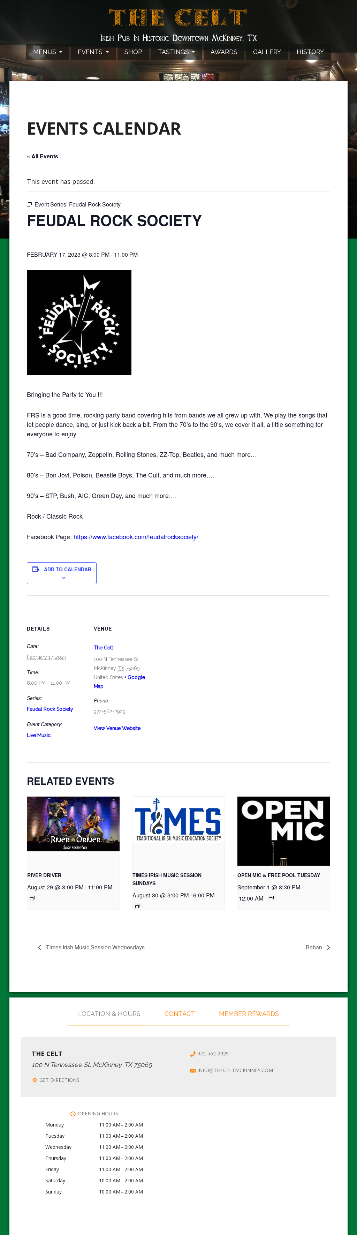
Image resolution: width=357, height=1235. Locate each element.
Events (91, 51)
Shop (133, 51)
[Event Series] (32, 898)
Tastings (174, 51)
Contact (180, 1013)
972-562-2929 (213, 1053)
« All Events (42, 156)
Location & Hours (109, 1013)
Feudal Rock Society (50, 709)
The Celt (178, 22)
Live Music (39, 735)
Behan (315, 947)
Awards (224, 51)
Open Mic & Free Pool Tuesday (278, 875)
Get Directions (59, 1080)
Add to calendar (67, 569)
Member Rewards (249, 1013)
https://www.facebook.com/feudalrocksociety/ (136, 536)
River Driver (44, 875)
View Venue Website (117, 728)
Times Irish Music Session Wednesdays (95, 947)
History (310, 51)
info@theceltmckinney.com (235, 1070)
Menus (45, 51)
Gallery (267, 51)
